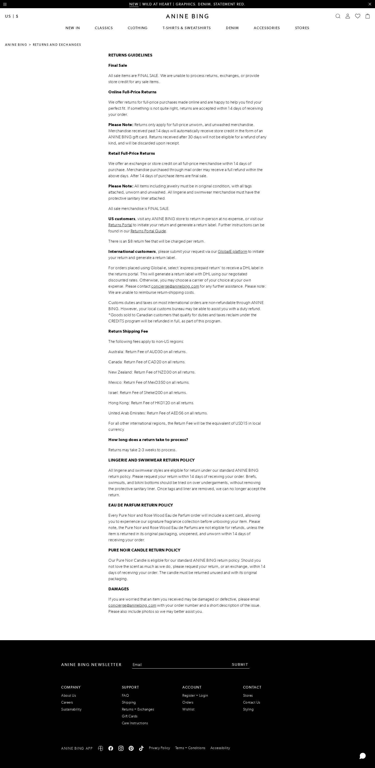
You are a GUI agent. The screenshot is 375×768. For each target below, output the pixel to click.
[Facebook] (110, 749)
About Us (68, 695)
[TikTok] (141, 749)
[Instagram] (120, 749)
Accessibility (220, 748)
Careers (67, 702)
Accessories (267, 28)
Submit (240, 664)
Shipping (129, 702)
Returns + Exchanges (138, 709)
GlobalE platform (232, 251)
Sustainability (71, 709)
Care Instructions (135, 723)
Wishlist (188, 709)
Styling (248, 709)
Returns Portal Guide (148, 231)
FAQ (125, 695)
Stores (302, 28)
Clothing (138, 28)
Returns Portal (120, 224)
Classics (104, 28)
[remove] (369, 4)
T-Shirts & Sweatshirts (187, 28)
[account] (347, 16)
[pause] (5, 4)
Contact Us (251, 702)
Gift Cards (130, 716)
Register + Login (195, 695)
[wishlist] (357, 16)
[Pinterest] (131, 749)
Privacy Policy (159, 748)
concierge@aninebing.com (175, 286)
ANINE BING (16, 45)
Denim (232, 28)
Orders (187, 702)
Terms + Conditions (190, 748)
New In (73, 28)
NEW (133, 4)
